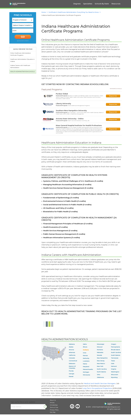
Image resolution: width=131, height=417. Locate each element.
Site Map (52, 412)
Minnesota (86, 375)
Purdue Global (62, 94)
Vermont (114, 366)
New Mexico (101, 363)
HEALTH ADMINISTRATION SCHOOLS (22, 71)
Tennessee (114, 358)
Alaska (71, 347)
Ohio (98, 374)
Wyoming (114, 377)
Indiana (86, 350)
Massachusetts (88, 369)
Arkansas (72, 352)
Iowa (84, 353)
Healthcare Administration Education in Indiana (22, 60)
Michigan (86, 372)
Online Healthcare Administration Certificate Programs (20, 54)
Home (43, 12)
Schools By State (102, 4)
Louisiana (86, 361)
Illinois (85, 347)
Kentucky (86, 358)
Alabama (72, 344)
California (72, 355)
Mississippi (100, 344)
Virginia (113, 369)
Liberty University (63, 104)
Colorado (72, 358)
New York (100, 366)
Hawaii (71, 376)
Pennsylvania (115, 347)
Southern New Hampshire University (71, 111)
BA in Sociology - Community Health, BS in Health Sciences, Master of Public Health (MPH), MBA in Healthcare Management (79, 113)
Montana (100, 350)
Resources (115, 4)
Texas (113, 361)
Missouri (99, 347)
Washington (115, 372)
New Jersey (100, 361)
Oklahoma (100, 377)
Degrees (77, 4)
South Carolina (116, 352)
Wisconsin (114, 374)
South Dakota (115, 355)
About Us (53, 400)
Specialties (87, 4)
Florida (71, 371)
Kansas (85, 355)
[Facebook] (72, 406)
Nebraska (100, 352)
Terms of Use (54, 407)
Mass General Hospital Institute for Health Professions (79, 125)
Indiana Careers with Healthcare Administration (20, 66)
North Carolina (102, 369)
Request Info (113, 96)
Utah (112, 363)
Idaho (85, 344)
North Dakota (101, 372)
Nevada (99, 355)
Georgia (71, 374)
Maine (85, 364)
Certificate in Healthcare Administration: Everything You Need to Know (73, 12)
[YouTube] (77, 406)
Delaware (72, 363)
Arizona (71, 350)
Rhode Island (115, 350)
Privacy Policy (54, 410)
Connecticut (73, 361)
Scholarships (54, 405)
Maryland (86, 366)
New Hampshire (102, 358)
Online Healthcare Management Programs (79, 105)
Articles (52, 402)
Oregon (113, 344)
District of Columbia (72, 367)
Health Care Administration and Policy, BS (78, 120)
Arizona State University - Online (70, 119)
